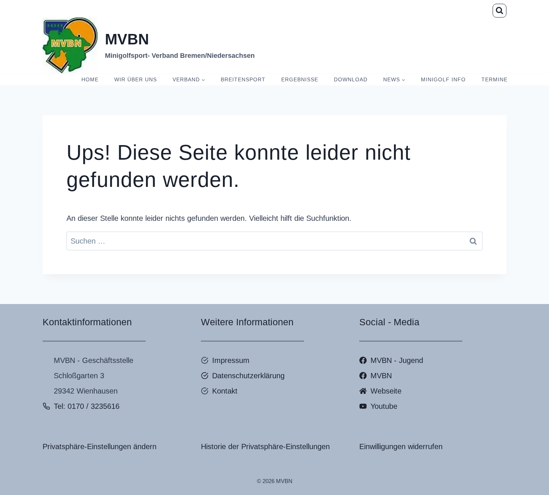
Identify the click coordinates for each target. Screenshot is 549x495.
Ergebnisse (299, 79)
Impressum (230, 360)
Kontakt (225, 391)
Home (90, 79)
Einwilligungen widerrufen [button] (401, 446)
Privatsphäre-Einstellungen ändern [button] (99, 446)
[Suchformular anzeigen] (499, 11)
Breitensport (243, 79)
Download (350, 79)
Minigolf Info (443, 79)
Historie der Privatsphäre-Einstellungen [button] (265, 446)
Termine (494, 79)
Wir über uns (135, 79)
